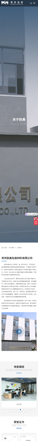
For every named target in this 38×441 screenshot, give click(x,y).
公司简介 (19, 247)
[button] (3, 409)
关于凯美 (11, 247)
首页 (5, 247)
